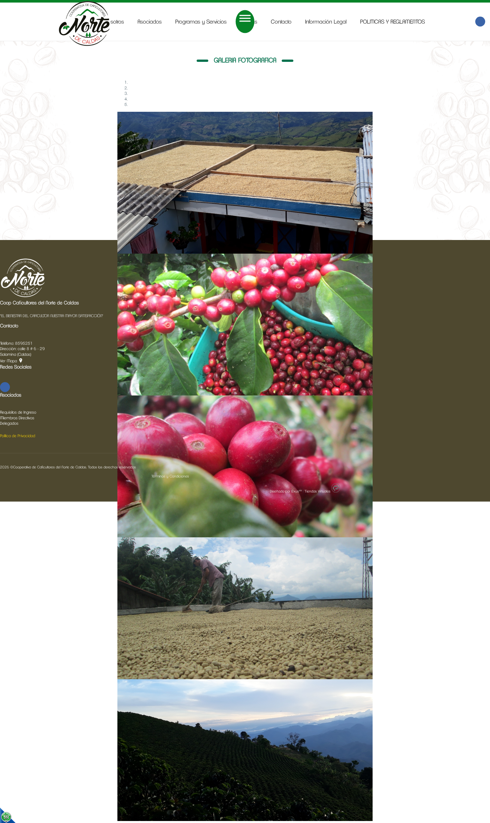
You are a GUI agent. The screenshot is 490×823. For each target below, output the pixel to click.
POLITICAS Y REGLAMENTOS (392, 22)
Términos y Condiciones (170, 476)
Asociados (150, 22)
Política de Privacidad (17, 436)
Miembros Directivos (17, 418)
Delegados (9, 424)
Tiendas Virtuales (317, 491)
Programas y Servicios (201, 22)
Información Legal (326, 22)
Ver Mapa (8, 361)
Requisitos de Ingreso (18, 412)
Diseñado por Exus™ (286, 491)
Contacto (281, 22)
